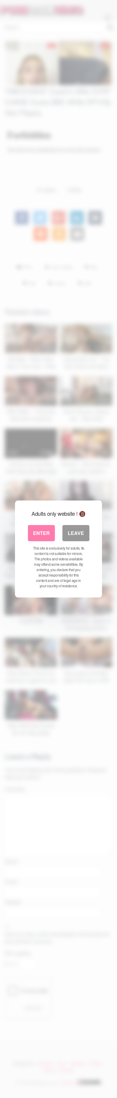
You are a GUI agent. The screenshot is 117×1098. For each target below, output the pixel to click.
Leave (76, 533)
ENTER (41, 533)
